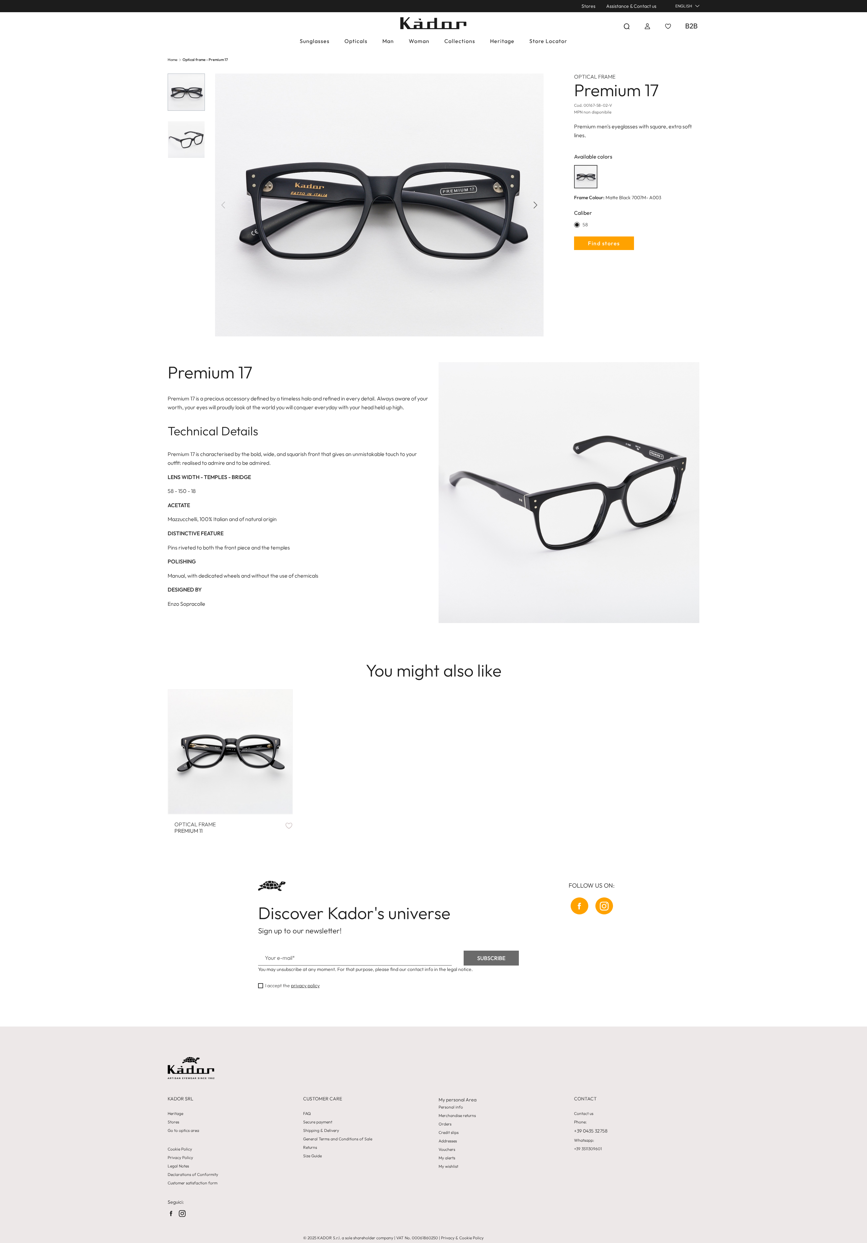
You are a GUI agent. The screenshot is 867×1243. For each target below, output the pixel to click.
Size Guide (312, 1156)
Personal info (451, 1107)
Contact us (583, 1113)
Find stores (604, 243)
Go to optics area (183, 1130)
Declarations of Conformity (193, 1174)
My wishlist (448, 1166)
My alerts (447, 1158)
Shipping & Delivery (321, 1130)
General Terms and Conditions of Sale (337, 1139)
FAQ (307, 1113)
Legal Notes (178, 1166)
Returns (310, 1147)
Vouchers (447, 1149)
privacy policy (305, 985)
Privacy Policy (180, 1157)
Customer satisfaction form (192, 1183)
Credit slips (449, 1132)
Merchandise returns (457, 1115)
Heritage (175, 1113)
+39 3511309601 (588, 1148)
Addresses (448, 1141)
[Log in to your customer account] (647, 26)
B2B (691, 25)
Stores (588, 6)
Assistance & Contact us (631, 6)
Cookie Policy (180, 1149)
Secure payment (317, 1122)
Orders (445, 1124)
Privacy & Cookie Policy (462, 1237)
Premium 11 (195, 827)
